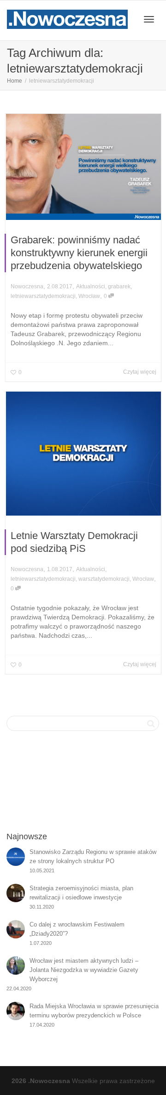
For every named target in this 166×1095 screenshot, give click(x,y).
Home (14, 81)
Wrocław (89, 296)
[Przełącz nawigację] (149, 19)
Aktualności (90, 286)
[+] (83, 167)
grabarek (119, 286)
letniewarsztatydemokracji (43, 296)
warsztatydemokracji (104, 579)
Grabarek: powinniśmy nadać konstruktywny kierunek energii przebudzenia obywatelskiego (79, 252)
